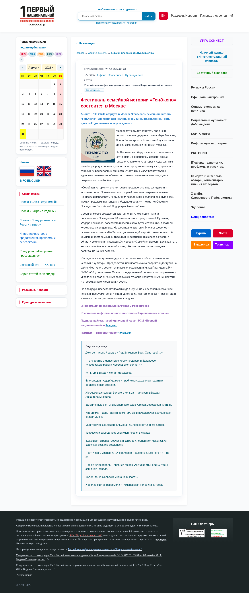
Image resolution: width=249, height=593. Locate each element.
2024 (32, 54)
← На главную (85, 43)
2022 (49, 54)
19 (35, 114)
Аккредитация (24, 575)
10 (23, 104)
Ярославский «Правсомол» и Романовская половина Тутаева (124, 484)
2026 (48, 67)
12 (35, 104)
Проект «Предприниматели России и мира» (38, 222)
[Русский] (27, 171)
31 (23, 134)
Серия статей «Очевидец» (37, 273)
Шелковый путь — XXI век (37, 264)
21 (48, 114)
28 (48, 124)
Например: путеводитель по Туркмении (116, 23)
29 (54, 124)
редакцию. (160, 539)
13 (41, 104)
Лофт (223, 233)
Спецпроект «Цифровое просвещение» (36, 253)
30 (60, 124)
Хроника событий (97, 53)
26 (35, 124)
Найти (148, 16)
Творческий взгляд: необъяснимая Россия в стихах (117, 432)
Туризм (201, 233)
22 (54, 114)
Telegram (111, 325)
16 (60, 104)
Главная (79, 53)
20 (41, 114)
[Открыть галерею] (98, 146)
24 (23, 124)
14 (48, 104)
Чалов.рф (124, 332)
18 (29, 114)
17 (23, 114)
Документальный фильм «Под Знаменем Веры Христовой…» (124, 352)
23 (60, 114)
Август (32, 67)
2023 (41, 54)
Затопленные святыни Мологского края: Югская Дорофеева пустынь (128, 404)
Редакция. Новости (35, 289)
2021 (58, 54)
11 (29, 104)
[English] (44, 171)
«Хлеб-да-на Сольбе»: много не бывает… (111, 476)
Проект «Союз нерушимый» (38, 201)
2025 (23, 54)
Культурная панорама (36, 302)
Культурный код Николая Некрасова (108, 372)
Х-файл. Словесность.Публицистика (132, 53)
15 (54, 104)
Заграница (201, 244)
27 (41, 124)
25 (29, 124)
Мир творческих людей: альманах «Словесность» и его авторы (125, 424)
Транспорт (223, 244)
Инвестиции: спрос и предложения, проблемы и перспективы (38, 238)
